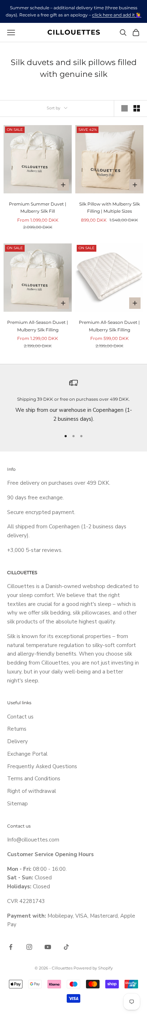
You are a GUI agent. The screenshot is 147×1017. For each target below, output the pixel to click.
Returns (16, 728)
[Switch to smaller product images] (136, 108)
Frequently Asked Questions (42, 766)
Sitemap (17, 803)
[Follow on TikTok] (66, 947)
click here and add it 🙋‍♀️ (116, 15)
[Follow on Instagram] (29, 947)
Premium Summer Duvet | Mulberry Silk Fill (37, 207)
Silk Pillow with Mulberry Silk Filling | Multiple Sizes (109, 207)
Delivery (17, 741)
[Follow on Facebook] (10, 947)
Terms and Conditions (33, 778)
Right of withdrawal (31, 791)
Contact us (20, 716)
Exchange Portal (27, 753)
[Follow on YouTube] (47, 947)
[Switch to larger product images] (124, 108)
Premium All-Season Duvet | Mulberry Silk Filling (37, 326)
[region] (73, 401)
